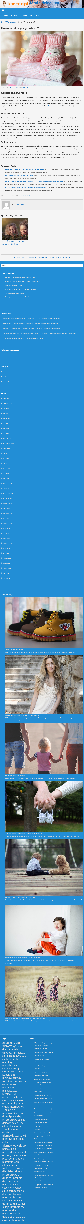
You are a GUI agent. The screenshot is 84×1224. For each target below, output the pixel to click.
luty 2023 (6, 423)
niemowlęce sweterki (12, 1100)
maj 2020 (6, 518)
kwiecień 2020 (7, 523)
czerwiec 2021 (7, 453)
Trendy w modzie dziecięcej (43, 1109)
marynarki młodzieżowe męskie (9, 1090)
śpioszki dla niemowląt (13, 1220)
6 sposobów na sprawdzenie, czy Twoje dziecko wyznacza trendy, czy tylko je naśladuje (43, 1145)
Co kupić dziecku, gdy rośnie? (15, 293)
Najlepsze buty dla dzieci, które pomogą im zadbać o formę (42, 1135)
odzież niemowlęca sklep (14, 1143)
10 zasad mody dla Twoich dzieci (26, 257)
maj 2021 (6, 458)
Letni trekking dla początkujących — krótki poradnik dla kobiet (23, 338)
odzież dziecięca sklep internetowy (14, 1116)
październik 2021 (8, 443)
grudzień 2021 (7, 438)
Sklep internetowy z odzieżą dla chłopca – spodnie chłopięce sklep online (43, 1045)
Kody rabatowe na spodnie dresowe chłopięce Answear (24, 169)
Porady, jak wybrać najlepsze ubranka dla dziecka (21, 297)
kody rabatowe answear (14, 1079)
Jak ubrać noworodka (55, 106)
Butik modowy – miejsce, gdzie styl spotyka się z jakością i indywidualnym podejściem (30, 323)
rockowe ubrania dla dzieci (13, 1170)
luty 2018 (6, 553)
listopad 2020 (7, 488)
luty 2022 (6, 433)
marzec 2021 (7, 468)
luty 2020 (6, 533)
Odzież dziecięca (10, 22)
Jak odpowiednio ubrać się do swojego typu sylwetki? (22, 715)
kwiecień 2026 (7, 403)
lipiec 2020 (6, 508)
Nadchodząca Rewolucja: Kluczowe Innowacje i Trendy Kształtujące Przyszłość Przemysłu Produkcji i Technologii (39, 333)
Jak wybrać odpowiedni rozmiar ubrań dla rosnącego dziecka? (25, 1018)
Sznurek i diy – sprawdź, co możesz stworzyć (53, 257)
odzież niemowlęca (10, 1134)
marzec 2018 (7, 548)
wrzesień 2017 (7, 563)
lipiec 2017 (6, 573)
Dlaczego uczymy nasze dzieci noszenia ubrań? (20, 277)
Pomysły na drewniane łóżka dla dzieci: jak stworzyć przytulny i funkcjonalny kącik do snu (31, 328)
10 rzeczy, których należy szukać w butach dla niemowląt (23, 833)
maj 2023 (6, 413)
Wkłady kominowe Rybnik (13, 285)
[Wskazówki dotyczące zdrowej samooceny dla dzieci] (15, 229)
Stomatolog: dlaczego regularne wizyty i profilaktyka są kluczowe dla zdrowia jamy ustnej (31, 318)
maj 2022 (6, 428)
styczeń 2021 (7, 478)
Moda (5, 377)
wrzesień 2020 (7, 498)
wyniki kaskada (19, 1217)
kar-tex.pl (24, 87)
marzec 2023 (7, 418)
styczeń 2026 (7, 408)
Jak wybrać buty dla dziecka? (14, 649)
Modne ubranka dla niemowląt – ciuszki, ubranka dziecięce (26, 187)
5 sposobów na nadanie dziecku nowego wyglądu (21, 289)
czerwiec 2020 (7, 513)
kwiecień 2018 (7, 543)
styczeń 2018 (7, 558)
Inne (4, 372)
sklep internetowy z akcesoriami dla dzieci (12, 1176)
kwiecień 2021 (7, 463)
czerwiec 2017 (7, 578)
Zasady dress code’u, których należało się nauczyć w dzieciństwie (43, 1178)
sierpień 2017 (7, 568)
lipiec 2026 (6, 398)
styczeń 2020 (7, 538)
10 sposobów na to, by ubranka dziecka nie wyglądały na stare (41, 1168)
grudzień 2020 (7, 483)
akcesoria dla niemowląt (11, 1044)
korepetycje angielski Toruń (9, 1084)
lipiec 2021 (6, 448)
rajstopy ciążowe (10, 1165)
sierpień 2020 (7, 503)
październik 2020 (8, 493)
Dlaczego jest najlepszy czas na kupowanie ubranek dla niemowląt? (43, 1082)
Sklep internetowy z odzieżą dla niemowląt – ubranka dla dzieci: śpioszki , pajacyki (34, 181)
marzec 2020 (7, 528)
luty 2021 (6, 473)
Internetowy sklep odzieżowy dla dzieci (19, 175)
